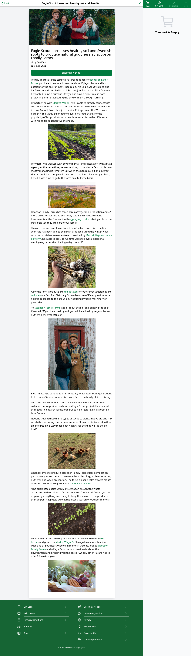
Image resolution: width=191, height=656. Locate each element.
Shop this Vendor (71, 72)
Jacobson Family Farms (47, 307)
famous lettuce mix (80, 483)
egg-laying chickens (80, 219)
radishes (36, 295)
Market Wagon (61, 103)
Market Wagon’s (65, 542)
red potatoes (71, 291)
